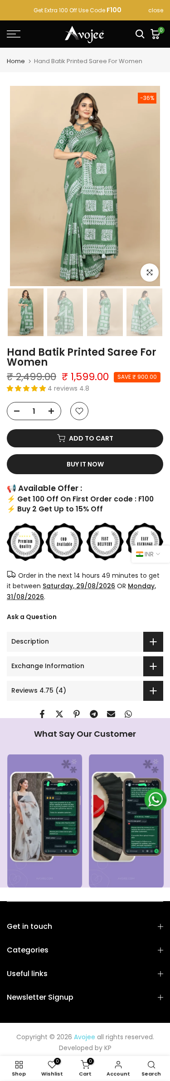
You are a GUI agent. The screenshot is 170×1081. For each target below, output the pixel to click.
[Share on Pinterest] (77, 714)
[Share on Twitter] (59, 714)
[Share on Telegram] (94, 714)
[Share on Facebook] (42, 714)
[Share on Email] (111, 714)
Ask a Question (32, 616)
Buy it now (85, 464)
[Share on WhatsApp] (128, 714)
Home (16, 61)
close (155, 10)
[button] (27, 388)
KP (108, 1047)
